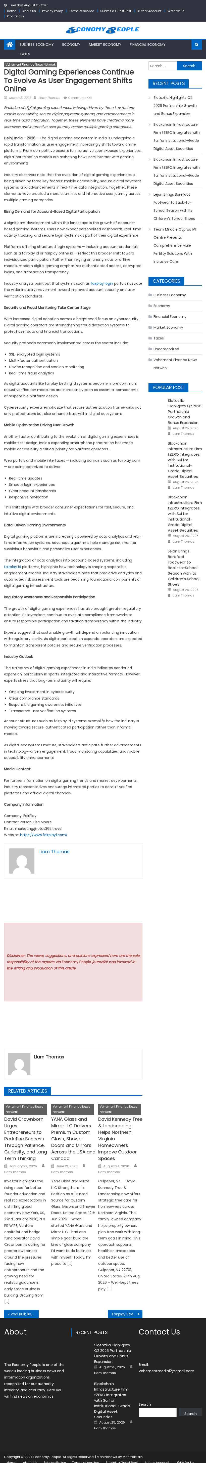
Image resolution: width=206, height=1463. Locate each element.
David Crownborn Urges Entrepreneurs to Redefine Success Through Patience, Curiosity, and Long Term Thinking (25, 1138)
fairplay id (12, 566)
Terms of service (81, 11)
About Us (29, 11)
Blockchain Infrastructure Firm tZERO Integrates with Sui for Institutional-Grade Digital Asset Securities (176, 136)
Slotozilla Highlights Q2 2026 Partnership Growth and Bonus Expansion (175, 105)
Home (11, 11)
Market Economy (105, 44)
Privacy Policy (52, 11)
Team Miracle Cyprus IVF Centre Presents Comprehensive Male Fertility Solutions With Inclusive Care (175, 245)
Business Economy (37, 44)
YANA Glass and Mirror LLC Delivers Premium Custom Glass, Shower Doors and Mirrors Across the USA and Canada (73, 1138)
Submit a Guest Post (115, 11)
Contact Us (15, 16)
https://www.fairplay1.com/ (44, 834)
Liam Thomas (49, 97)
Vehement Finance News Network (31, 64)
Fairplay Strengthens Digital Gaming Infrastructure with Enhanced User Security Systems (127, 1314)
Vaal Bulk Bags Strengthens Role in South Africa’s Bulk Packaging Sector (25, 1314)
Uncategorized (166, 349)
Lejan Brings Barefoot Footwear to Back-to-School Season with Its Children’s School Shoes (174, 206)
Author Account (149, 11)
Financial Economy (148, 44)
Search (145, 1404)
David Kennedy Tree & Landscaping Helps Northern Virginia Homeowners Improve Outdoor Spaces (120, 1138)
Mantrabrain (133, 1456)
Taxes (25, 54)
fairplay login (102, 283)
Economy (71, 44)
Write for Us (176, 11)
